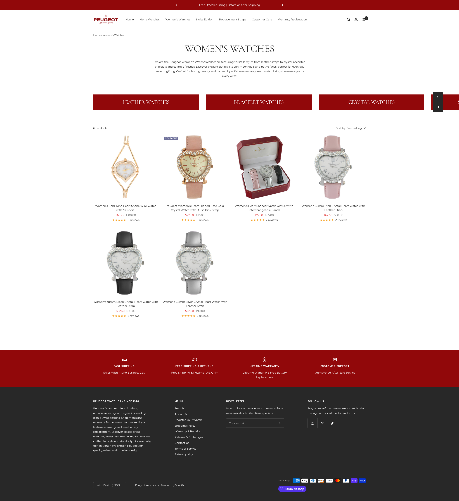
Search (179, 408)
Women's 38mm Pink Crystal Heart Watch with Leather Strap (333, 208)
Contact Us (182, 443)
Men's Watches (149, 19)
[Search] (348, 19)
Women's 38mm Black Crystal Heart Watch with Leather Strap (125, 304)
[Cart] (364, 19)
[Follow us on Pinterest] (322, 423)
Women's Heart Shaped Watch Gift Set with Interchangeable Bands (264, 208)
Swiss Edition (204, 19)
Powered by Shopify (172, 485)
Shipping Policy (185, 425)
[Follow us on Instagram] (312, 423)
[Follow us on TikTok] (332, 423)
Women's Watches (177, 19)
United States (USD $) (108, 485)
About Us (181, 414)
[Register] (279, 423)
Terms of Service (185, 448)
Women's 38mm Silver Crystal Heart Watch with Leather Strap (195, 304)
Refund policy (184, 454)
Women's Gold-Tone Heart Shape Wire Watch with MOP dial (125, 208)
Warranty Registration (292, 19)
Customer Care (262, 19)
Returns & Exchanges (189, 437)
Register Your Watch (188, 420)
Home (130, 19)
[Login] (356, 19)
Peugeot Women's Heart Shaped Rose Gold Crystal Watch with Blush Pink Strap (195, 208)
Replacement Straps (232, 19)
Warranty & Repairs (187, 431)
